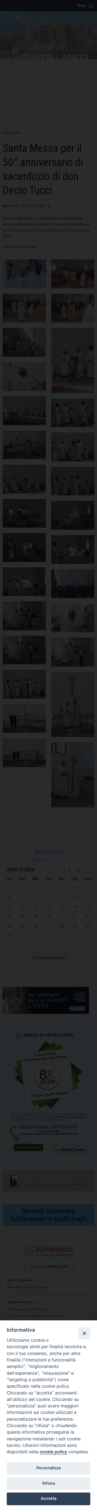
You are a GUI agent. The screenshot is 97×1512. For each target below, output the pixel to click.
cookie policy (53, 1451)
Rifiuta (48, 1483)
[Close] (84, 1333)
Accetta (48, 1498)
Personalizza (48, 1468)
